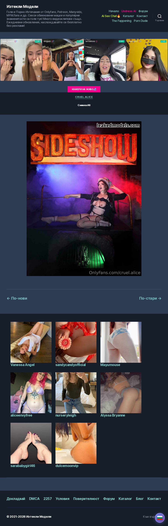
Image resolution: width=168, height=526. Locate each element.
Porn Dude (141, 20)
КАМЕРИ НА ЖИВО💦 (84, 89)
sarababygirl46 (22, 466)
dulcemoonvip (66, 466)
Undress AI (128, 11)
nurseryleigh (65, 415)
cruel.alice (84, 97)
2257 (47, 499)
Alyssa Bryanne (112, 415)
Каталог (128, 16)
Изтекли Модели (22, 7)
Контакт (142, 16)
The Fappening (121, 20)
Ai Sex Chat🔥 (111, 16)
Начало (114, 11)
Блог (140, 499)
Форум (143, 11)
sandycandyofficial (70, 365)
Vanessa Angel (22, 365)
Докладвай (16, 499)
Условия (62, 499)
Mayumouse (110, 365)
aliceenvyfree (21, 415)
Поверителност (86, 499)
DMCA (34, 499)
